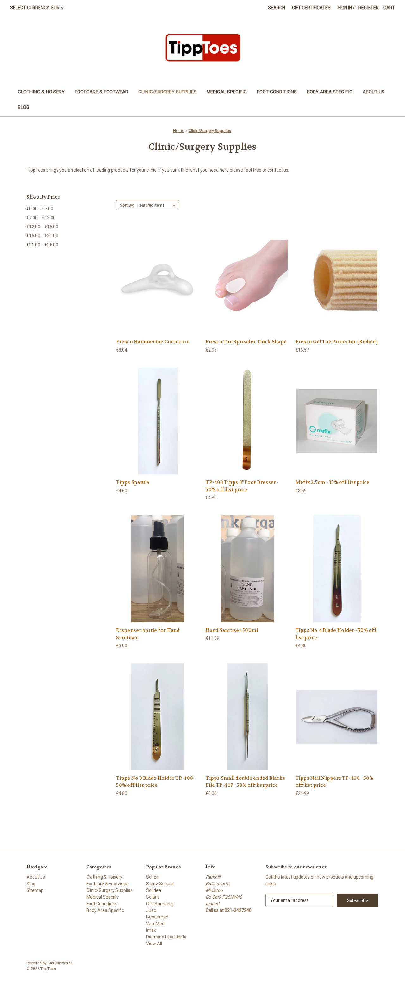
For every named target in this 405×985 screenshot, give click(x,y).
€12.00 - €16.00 (42, 227)
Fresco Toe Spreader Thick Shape (246, 342)
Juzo (151, 910)
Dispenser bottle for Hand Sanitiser (147, 634)
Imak (151, 930)
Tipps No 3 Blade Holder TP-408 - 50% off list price (156, 782)
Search (276, 7)
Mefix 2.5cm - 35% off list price (333, 482)
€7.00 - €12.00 (41, 217)
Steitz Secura (159, 883)
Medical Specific (227, 92)
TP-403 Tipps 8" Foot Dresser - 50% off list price (242, 486)
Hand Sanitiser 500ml (232, 630)
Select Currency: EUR (35, 7)
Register (368, 7)
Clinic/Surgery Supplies (167, 92)
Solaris (153, 896)
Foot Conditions (277, 92)
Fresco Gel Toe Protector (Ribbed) (336, 342)
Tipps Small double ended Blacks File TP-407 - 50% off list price (245, 782)
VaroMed (155, 923)
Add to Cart (157, 426)
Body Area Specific (329, 92)
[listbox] (157, 205)
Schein (153, 877)
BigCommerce (60, 963)
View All (154, 943)
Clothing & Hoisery (41, 92)
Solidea (153, 890)
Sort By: (127, 205)
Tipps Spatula (132, 482)
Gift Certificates (311, 7)
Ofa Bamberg (159, 903)
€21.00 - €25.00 (42, 245)
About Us (373, 92)
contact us (277, 170)
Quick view (152, 274)
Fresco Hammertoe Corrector (152, 342)
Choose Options (157, 286)
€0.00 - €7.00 (40, 209)
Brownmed (157, 916)
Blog (23, 107)
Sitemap (35, 890)
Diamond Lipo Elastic (166, 936)
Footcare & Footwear (101, 92)
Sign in (345, 7)
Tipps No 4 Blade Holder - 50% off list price (336, 634)
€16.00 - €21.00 (42, 235)
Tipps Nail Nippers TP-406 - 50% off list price (334, 782)
